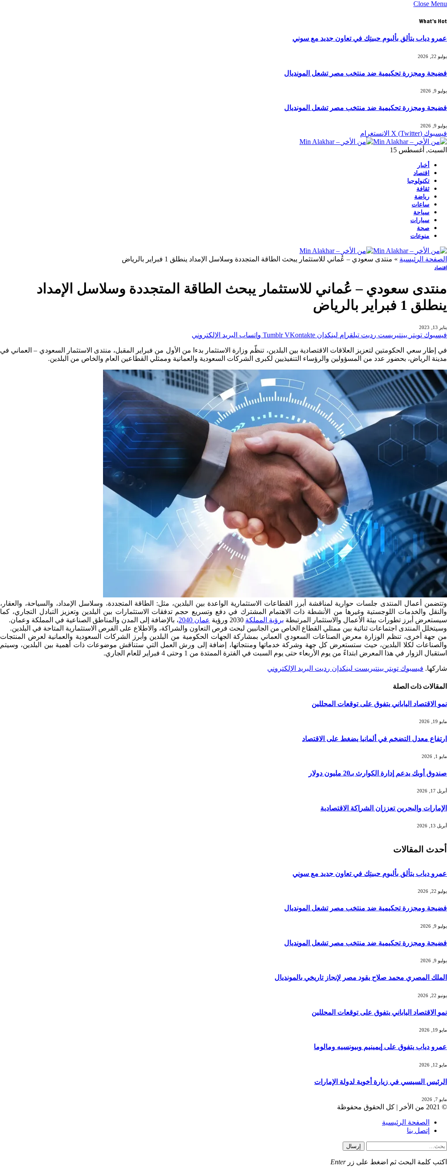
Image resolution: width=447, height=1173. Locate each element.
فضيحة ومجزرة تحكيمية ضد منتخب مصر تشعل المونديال (365, 73)
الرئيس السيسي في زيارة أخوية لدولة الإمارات (380, 1081)
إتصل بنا (418, 1130)
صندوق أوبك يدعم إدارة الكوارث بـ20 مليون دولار (378, 773)
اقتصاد (421, 173)
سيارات (420, 220)
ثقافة (423, 188)
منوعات (420, 236)
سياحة (421, 212)
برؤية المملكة (264, 620)
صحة (423, 228)
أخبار (423, 165)
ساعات (421, 204)
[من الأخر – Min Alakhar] (373, 141)
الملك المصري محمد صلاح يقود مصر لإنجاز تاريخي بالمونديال (361, 977)
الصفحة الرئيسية (423, 259)
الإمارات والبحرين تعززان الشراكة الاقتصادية (383, 808)
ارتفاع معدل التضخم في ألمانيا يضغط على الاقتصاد (374, 738)
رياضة (422, 196)
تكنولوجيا (418, 181)
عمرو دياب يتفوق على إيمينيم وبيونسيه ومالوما (380, 1046)
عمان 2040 (194, 620)
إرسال (353, 1146)
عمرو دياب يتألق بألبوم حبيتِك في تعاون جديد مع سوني (369, 38)
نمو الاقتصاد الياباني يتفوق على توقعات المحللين (379, 703)
